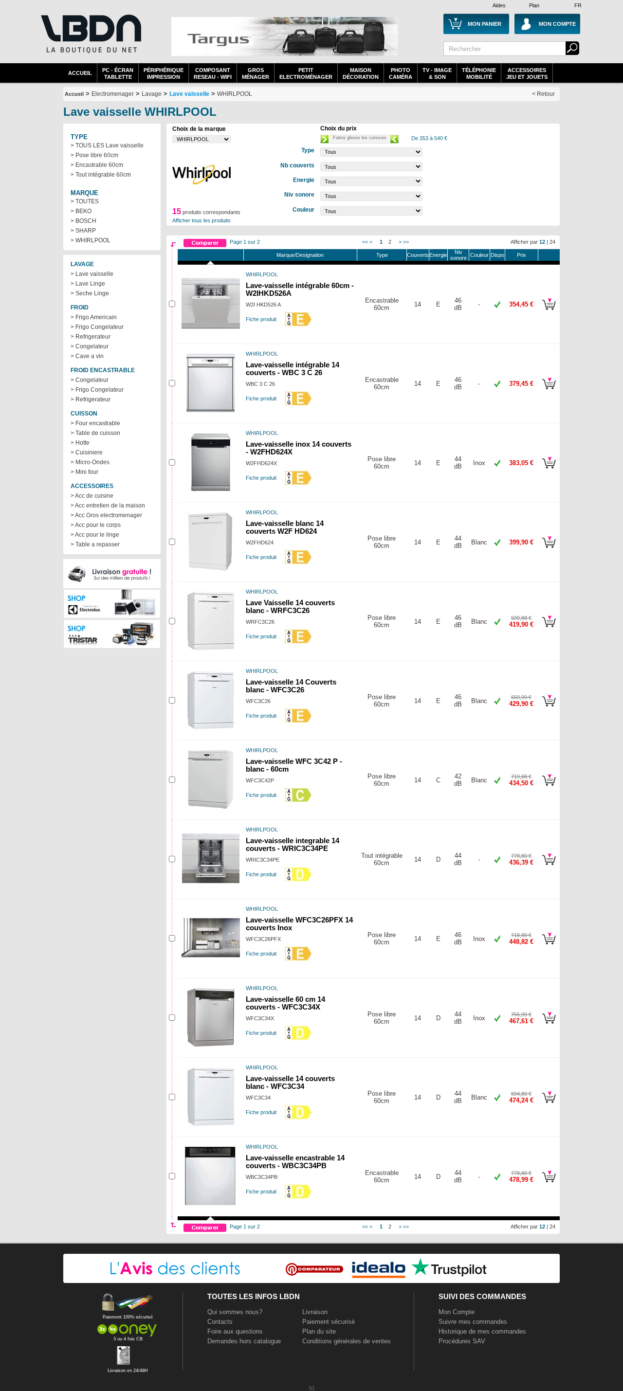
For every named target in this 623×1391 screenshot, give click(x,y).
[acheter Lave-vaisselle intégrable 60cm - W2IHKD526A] (548, 311)
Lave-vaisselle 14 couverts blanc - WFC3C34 (290, 1082)
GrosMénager (255, 73)
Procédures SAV (462, 1341)
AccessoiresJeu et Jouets (527, 73)
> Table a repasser (95, 544)
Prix (521, 255)
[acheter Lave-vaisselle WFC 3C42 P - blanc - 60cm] (548, 787)
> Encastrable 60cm (97, 165)
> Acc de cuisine (92, 495)
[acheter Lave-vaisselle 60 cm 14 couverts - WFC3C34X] (548, 1025)
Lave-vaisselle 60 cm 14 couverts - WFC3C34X (285, 1003)
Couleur (479, 255)
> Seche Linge (90, 293)
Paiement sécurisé (328, 1321)
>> (406, 242)
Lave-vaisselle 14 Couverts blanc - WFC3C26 (291, 686)
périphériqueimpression (163, 73)
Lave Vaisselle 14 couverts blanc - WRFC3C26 (290, 606)
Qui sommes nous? (234, 1312)
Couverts (418, 255)
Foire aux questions (235, 1331)
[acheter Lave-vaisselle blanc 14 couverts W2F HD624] (548, 549)
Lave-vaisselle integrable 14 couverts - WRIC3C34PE (292, 844)
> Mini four (84, 472)
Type (382, 255)
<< (365, 242)
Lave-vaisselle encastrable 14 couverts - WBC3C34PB (295, 1162)
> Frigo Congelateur (97, 327)
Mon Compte (457, 1312)
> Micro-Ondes (90, 462)
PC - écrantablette (117, 73)
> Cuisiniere (87, 452)
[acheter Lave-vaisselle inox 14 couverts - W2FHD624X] (548, 470)
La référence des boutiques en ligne (90, 40)
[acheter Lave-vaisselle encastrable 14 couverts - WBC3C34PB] (548, 1184)
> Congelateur (90, 346)
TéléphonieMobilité (479, 73)
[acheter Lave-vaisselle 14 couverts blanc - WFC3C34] (548, 1104)
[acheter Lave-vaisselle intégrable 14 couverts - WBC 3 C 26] (548, 391)
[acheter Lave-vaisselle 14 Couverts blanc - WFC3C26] (548, 708)
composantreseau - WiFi (213, 73)
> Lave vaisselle (92, 274)
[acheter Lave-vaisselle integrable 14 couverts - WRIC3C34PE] (548, 866)
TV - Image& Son (437, 73)
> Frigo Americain (94, 317)
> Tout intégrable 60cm (101, 174)
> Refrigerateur (90, 336)
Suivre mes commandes (473, 1321)
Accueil (80, 73)
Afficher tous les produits (201, 220)
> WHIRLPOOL (90, 240)
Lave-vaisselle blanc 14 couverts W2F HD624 (285, 527)
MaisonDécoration (361, 73)
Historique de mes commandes (482, 1331)
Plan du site (319, 1331)
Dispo (497, 255)
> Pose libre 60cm (94, 155)
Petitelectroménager (305, 73)
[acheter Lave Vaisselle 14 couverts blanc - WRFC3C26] (548, 629)
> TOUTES (85, 201)
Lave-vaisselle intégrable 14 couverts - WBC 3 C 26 (292, 369)
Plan (534, 5)
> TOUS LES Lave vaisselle (107, 145)
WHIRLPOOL (234, 93)
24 (552, 242)
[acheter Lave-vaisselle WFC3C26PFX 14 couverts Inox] (548, 946)
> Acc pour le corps (96, 525)
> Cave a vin (87, 356)
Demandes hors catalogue (244, 1341)
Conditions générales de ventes (346, 1341)
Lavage (152, 93)
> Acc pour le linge (95, 534)
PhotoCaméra (400, 73)
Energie (438, 255)
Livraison (315, 1312)
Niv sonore (458, 255)
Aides (499, 5)
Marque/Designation (300, 255)
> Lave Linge (88, 283)
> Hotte (80, 442)
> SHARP (83, 230)
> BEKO (81, 211)
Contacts (220, 1321)
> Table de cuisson (95, 433)
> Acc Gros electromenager (106, 515)
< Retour (543, 93)
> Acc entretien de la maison (108, 505)
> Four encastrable (95, 423)
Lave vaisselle (189, 93)
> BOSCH (83, 220)
